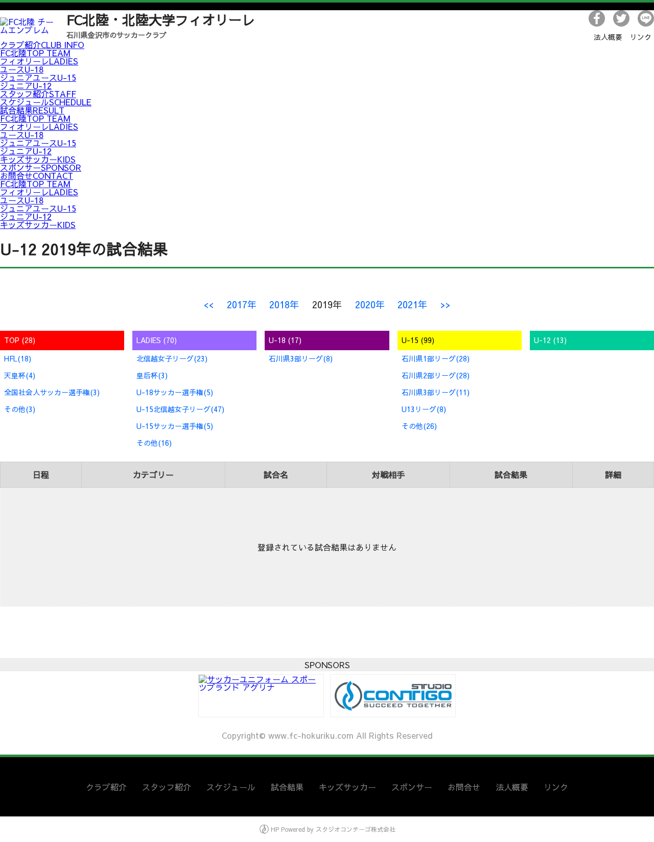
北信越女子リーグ (171, 358)
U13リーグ (424, 409)
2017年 (241, 304)
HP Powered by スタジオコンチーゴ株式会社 (332, 829)
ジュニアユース (38, 77)
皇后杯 (152, 375)
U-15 (418, 340)
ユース (21, 69)
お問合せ (36, 175)
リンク (640, 37)
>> (445, 304)
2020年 (370, 304)
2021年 (412, 304)
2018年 (284, 304)
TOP (19, 340)
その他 (19, 409)
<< (208, 304)
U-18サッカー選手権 (174, 392)
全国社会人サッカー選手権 (52, 392)
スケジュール (45, 101)
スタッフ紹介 (38, 93)
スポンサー (40, 167)
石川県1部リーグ (436, 358)
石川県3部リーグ (301, 358)
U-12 (550, 340)
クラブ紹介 (42, 44)
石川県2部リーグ (436, 375)
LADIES (156, 340)
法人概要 (608, 37)
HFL (17, 358)
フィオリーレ (39, 60)
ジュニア (26, 85)
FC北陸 (35, 52)
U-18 (285, 340)
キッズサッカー (38, 159)
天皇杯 (19, 375)
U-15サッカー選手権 (174, 426)
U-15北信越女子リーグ (180, 409)
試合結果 (32, 110)
